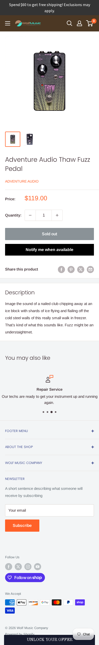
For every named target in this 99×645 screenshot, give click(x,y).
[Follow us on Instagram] (27, 566)
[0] (90, 23)
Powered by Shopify (20, 634)
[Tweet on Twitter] (80, 269)
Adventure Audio (22, 181)
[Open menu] (7, 23)
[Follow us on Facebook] (8, 566)
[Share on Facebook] (61, 269)
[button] (49, 640)
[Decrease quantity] (30, 215)
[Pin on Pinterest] (71, 269)
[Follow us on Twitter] (18, 566)
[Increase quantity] (57, 215)
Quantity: (13, 215)
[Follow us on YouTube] (37, 566)
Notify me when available (49, 249)
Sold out (49, 234)
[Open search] (69, 23)
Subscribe (22, 525)
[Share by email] (90, 269)
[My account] (79, 23)
